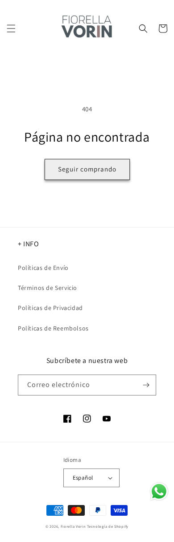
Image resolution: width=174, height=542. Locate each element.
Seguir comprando (87, 169)
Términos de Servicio (47, 288)
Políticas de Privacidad (50, 308)
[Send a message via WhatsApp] (159, 491)
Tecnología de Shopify (107, 526)
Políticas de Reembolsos (53, 328)
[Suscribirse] (146, 385)
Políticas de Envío (43, 268)
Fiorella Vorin (73, 526)
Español (83, 477)
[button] (11, 28)
